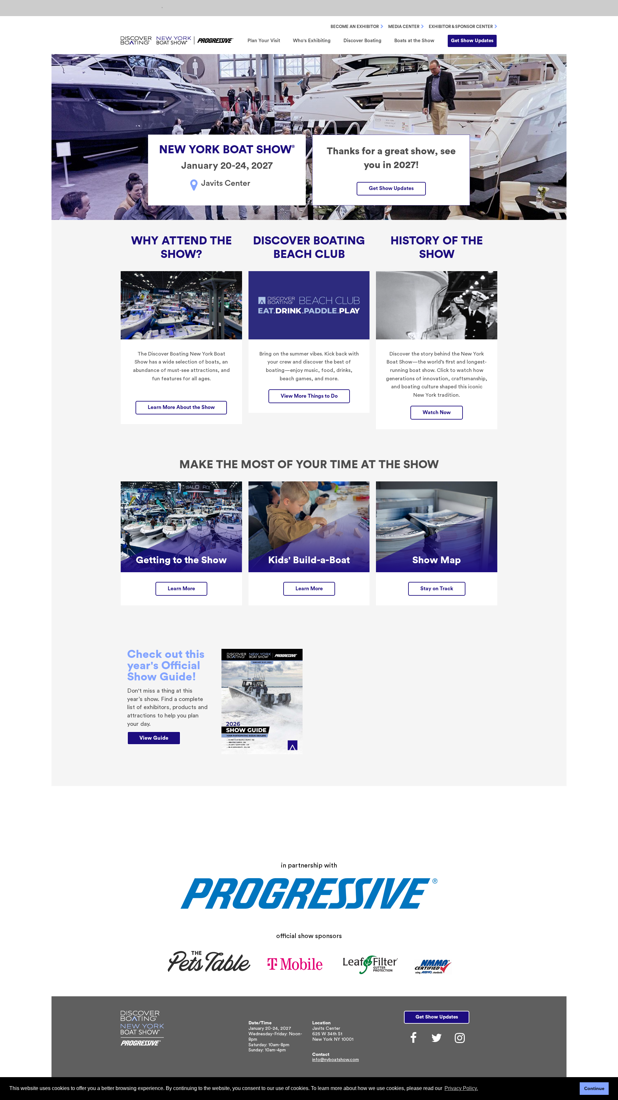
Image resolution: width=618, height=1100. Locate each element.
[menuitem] (264, 40)
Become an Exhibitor (355, 26)
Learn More (181, 588)
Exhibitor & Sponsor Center (461, 26)
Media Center (403, 26)
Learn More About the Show (181, 407)
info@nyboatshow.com (335, 1059)
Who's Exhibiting (312, 40)
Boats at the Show (414, 40)
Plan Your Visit (264, 40)
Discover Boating (362, 40)
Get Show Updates (472, 40)
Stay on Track (436, 588)
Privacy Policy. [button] (461, 1088)
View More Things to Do (309, 396)
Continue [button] (594, 1088)
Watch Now (437, 412)
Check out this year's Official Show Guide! (165, 666)
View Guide (153, 738)
